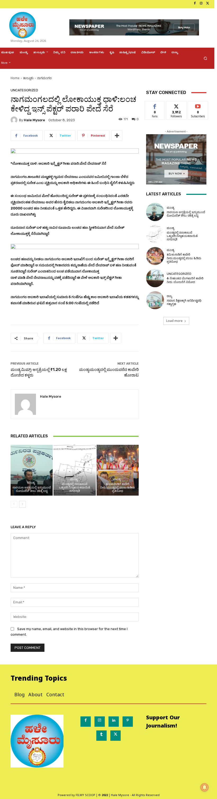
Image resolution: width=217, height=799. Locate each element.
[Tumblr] (101, 735)
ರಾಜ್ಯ (169, 296)
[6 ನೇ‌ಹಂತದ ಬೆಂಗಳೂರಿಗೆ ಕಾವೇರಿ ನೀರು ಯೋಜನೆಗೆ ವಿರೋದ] (155, 278)
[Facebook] (195, 4)
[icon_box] (1, 4)
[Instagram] (201, 4)
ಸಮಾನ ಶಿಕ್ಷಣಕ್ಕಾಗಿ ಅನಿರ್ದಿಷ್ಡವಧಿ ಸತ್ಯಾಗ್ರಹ (184, 302)
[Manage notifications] (204, 787)
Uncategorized (24, 90)
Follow (176, 105)
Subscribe (198, 105)
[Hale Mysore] (15, 119)
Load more (174, 320)
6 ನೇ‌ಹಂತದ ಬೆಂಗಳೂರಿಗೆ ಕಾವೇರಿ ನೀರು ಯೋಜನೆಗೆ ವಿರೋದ (185, 280)
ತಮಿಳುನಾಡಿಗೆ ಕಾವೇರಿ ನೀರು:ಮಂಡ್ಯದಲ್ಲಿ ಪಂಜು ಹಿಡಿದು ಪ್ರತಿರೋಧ (117, 487)
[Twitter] (207, 4)
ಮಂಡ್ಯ (31, 482)
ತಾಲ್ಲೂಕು (28, 78)
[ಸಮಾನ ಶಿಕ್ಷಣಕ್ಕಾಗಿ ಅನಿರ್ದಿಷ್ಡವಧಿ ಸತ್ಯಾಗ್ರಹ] (155, 300)
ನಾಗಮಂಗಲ (44, 78)
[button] (205, 58)
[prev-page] (14, 504)
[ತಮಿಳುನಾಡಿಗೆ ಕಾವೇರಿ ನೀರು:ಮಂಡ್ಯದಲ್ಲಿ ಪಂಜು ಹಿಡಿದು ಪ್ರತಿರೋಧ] (118, 470)
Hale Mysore (34, 120)
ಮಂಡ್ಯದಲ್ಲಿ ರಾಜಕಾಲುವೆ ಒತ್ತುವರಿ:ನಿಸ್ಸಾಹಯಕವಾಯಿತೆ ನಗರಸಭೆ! (74, 487)
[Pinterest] (128, 721)
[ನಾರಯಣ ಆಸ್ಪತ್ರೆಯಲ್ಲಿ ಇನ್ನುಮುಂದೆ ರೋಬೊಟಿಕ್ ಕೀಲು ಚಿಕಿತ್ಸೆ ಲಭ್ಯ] (32, 470)
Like (155, 105)
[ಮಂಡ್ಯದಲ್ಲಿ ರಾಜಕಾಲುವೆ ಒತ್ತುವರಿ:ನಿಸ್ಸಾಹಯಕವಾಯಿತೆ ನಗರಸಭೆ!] (74, 470)
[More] (117, 135)
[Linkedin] (113, 721)
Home (15, 78)
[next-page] (22, 504)
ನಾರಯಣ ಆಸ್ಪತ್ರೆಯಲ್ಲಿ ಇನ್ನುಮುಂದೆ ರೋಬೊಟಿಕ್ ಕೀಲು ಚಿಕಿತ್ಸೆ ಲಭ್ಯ (31, 489)
